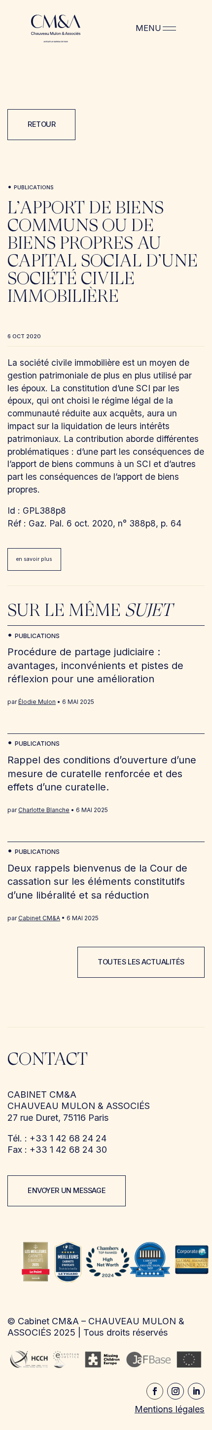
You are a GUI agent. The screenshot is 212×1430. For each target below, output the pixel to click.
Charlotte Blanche (44, 810)
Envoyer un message (67, 1190)
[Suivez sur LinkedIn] (196, 1391)
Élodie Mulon (37, 701)
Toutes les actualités (141, 962)
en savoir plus (34, 559)
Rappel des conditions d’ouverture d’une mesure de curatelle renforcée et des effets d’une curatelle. (101, 773)
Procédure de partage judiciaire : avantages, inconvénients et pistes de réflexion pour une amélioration (95, 665)
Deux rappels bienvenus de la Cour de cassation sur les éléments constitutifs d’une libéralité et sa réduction (97, 881)
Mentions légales (170, 1409)
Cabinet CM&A (39, 918)
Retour (41, 124)
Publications (34, 187)
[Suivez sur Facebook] (154, 1391)
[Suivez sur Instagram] (175, 1391)
